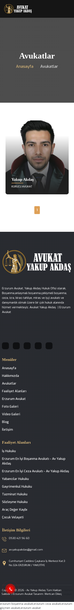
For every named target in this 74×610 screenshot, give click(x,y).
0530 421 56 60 (19, 538)
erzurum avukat (67, 592)
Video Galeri (11, 414)
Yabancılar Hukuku (15, 479)
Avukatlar (9, 383)
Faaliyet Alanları (14, 391)
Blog (5, 422)
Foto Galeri (10, 406)
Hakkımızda (10, 376)
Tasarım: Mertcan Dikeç (47, 594)
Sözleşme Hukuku (15, 502)
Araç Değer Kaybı (14, 510)
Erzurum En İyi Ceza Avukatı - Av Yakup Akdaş (35, 471)
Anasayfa (24, 66)
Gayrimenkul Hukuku (17, 486)
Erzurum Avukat (14, 399)
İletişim (7, 429)
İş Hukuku (9, 451)
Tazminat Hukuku (14, 494)
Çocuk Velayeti (13, 517)
